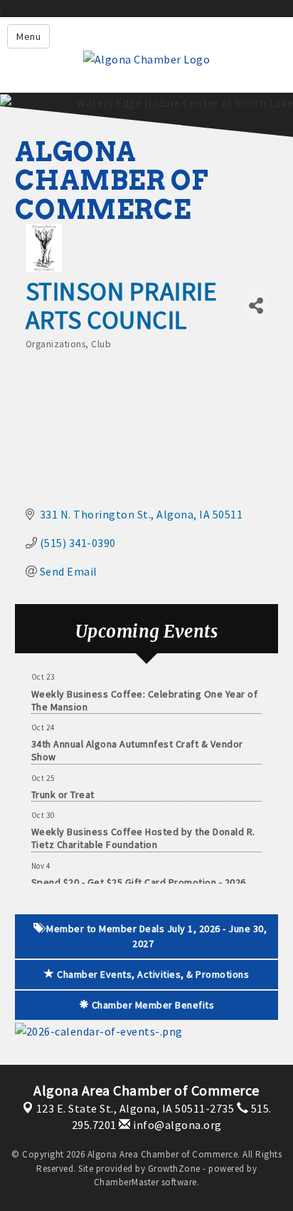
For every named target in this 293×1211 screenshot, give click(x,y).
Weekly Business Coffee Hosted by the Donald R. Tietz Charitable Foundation (143, 835)
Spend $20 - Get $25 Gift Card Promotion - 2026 (138, 879)
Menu (28, 36)
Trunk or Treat (63, 791)
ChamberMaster (126, 1182)
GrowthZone (174, 1169)
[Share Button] (256, 306)
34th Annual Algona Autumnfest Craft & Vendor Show (137, 747)
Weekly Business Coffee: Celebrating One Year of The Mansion (144, 697)
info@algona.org (176, 1125)
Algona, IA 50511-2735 (135, 1108)
